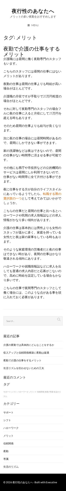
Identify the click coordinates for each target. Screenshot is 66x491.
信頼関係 (41, 392)
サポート (7, 392)
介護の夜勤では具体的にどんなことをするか (28, 344)
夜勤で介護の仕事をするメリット (31, 51)
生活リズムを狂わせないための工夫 (23, 368)
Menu (34, 25)
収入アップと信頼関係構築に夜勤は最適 (26, 352)
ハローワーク (23, 392)
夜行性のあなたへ (33, 10)
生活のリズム (11, 466)
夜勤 (47, 392)
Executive (51, 482)
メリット (33, 392)
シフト (14, 392)
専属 (51, 392)
